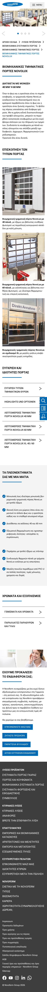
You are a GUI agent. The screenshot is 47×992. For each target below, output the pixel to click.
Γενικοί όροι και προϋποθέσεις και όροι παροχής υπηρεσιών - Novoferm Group (20, 965)
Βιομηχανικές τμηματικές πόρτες (20, 49)
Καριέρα (7, 901)
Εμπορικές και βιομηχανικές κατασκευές (20, 835)
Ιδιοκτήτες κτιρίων (14, 869)
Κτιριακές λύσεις (12, 810)
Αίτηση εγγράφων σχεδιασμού (20, 753)
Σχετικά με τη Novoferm (18, 886)
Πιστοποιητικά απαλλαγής (14, 946)
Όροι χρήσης (8, 930)
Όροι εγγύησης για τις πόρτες (16, 934)
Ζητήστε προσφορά (15, 735)
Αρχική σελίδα (9, 42)
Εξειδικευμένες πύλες (16, 851)
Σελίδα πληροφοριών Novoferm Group (20, 955)
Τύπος (6, 891)
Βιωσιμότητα (10, 896)
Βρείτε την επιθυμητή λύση (20, 820)
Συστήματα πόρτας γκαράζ (19, 774)
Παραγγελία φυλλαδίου (16, 744)
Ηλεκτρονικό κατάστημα (13, 951)
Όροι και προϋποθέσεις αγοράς (17, 938)
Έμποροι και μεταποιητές (19, 846)
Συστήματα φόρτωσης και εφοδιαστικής (18, 791)
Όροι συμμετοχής (10, 942)
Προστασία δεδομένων (13, 925)
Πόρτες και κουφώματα (17, 779)
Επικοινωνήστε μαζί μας (18, 727)
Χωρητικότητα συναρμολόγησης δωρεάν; (23, 907)
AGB (4, 959)
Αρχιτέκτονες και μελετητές (20, 841)
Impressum (7, 921)
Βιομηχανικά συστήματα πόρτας (19, 46)
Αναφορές (9, 815)
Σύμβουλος (9, 798)
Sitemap (6, 971)
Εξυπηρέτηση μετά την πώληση (22, 873)
